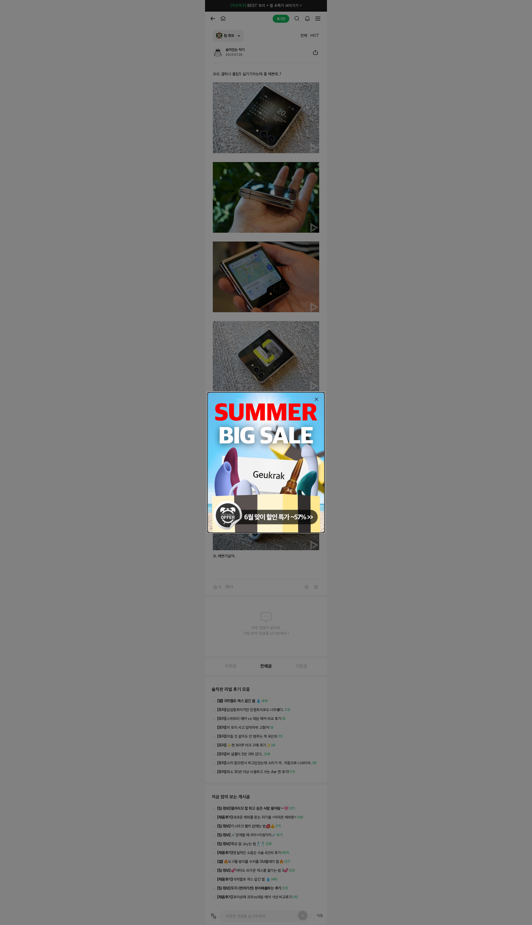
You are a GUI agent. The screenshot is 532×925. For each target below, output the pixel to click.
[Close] (316, 399)
